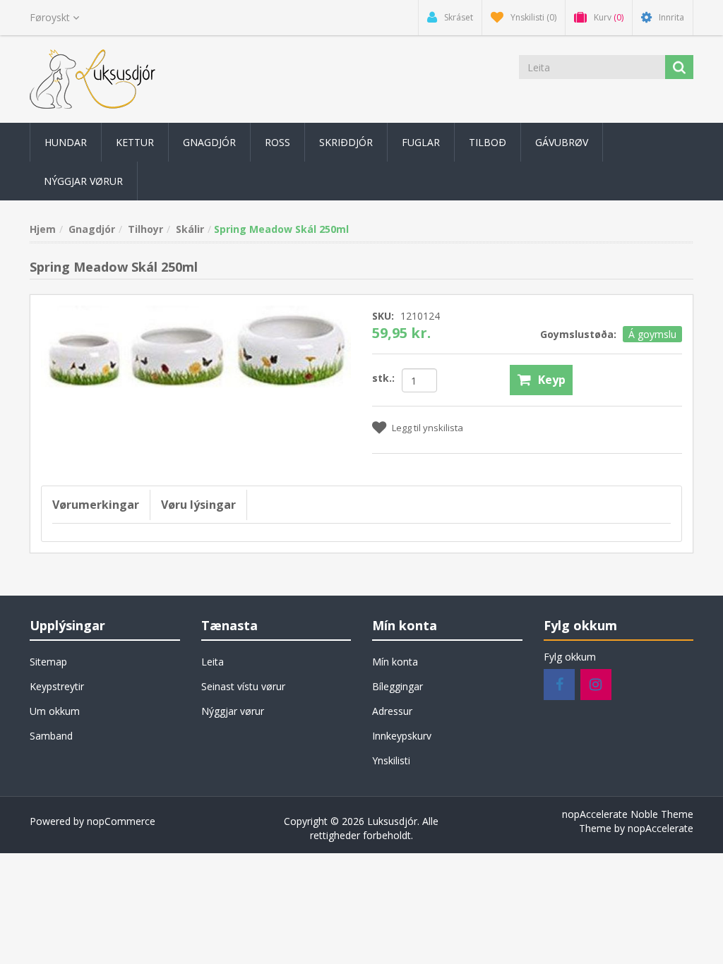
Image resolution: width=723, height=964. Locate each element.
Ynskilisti (391, 760)
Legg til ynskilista (427, 427)
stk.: (383, 378)
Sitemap (48, 661)
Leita (212, 661)
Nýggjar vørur (232, 711)
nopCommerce (121, 821)
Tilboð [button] (487, 142)
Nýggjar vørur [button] (83, 181)
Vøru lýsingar (198, 504)
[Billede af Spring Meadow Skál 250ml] (196, 344)
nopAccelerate (660, 828)
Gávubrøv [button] (561, 142)
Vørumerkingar (95, 504)
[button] (66, 142)
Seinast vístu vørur (243, 686)
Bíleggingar (397, 686)
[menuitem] (66, 142)
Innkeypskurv (401, 735)
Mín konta (395, 661)
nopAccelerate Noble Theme (627, 814)
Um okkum (55, 711)
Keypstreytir (57, 686)
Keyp (552, 379)
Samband (51, 735)
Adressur (392, 711)
